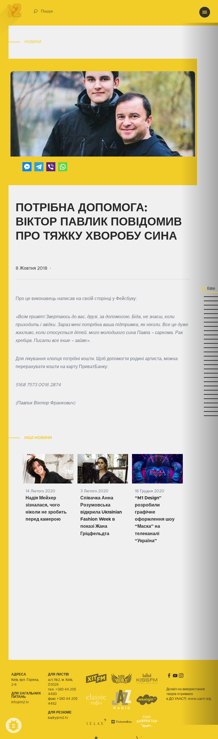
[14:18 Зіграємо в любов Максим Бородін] (199, 330)
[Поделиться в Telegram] (38, 166)
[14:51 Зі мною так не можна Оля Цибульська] (199, 292)
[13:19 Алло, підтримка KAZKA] (199, 411)
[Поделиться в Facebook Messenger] (27, 166)
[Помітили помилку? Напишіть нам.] (14, 725)
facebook (169, 675)
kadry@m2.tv (58, 717)
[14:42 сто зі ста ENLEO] (199, 305)
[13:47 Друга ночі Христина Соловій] (199, 373)
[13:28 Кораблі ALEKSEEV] (199, 394)
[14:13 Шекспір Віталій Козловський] (199, 339)
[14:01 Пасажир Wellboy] (199, 352)
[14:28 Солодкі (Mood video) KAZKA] (199, 318)
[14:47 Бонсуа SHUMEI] (199, 296)
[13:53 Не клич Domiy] (199, 364)
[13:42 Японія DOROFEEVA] (199, 381)
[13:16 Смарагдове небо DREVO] (199, 415)
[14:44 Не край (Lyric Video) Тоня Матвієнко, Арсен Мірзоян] (199, 301)
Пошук (47, 11)
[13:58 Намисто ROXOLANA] (199, 356)
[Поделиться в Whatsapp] (62, 166)
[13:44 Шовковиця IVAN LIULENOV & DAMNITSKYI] (199, 377)
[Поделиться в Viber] (50, 166)
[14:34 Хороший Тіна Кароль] (199, 309)
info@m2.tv (20, 702)
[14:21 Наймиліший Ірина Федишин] (199, 326)
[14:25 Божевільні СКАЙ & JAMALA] (199, 322)
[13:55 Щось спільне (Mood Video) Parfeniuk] (199, 360)
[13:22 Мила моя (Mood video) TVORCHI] (199, 403)
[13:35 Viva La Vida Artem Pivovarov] (199, 386)
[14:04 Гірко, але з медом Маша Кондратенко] (199, 347)
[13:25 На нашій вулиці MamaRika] (199, 398)
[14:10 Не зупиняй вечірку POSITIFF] (199, 343)
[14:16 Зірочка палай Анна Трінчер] (199, 335)
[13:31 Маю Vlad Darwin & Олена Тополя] (199, 390)
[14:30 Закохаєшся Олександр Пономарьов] (199, 313)
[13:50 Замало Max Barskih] (199, 369)
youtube (175, 675)
